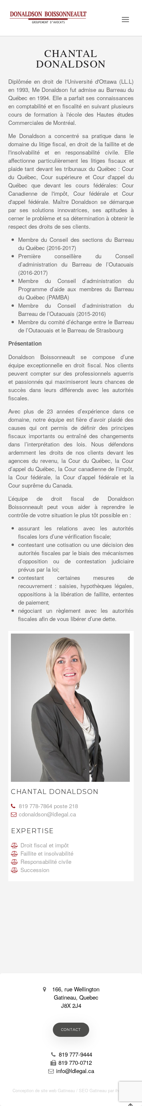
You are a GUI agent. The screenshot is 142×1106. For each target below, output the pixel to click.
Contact (71, 1029)
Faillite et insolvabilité (46, 853)
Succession (34, 869)
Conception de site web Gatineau (44, 1090)
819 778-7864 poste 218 (48, 806)
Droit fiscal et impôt (44, 845)
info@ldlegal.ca (75, 1070)
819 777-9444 (75, 1054)
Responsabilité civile (45, 861)
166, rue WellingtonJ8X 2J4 (75, 997)
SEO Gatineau (93, 1090)
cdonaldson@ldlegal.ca (47, 814)
